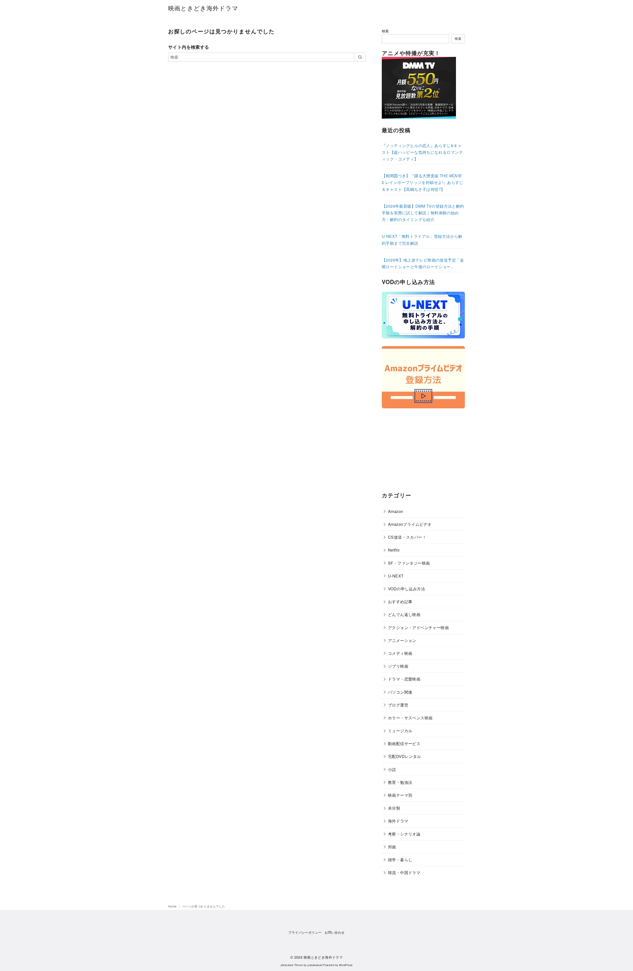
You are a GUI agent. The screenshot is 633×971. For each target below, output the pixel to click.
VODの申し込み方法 (406, 589)
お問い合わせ (334, 932)
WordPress (346, 965)
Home (173, 906)
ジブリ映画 (398, 666)
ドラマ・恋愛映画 (404, 679)
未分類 (394, 808)
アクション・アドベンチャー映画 (418, 627)
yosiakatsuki (314, 965)
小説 (392, 769)
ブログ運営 (398, 705)
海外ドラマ (398, 821)
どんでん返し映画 (404, 614)
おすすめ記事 (400, 601)
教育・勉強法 (400, 782)
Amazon (395, 511)
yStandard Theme (292, 965)
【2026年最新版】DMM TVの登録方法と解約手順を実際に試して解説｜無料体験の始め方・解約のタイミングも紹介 (423, 212)
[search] (360, 57)
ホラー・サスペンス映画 (410, 718)
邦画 (392, 847)
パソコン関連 (400, 692)
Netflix (394, 550)
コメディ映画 (400, 653)
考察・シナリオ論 (404, 834)
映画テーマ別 (400, 795)
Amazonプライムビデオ (409, 524)
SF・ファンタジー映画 (409, 563)
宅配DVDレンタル (404, 756)
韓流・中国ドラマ (404, 872)
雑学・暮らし (400, 859)
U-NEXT (396, 576)
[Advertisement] (423, 451)
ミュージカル (400, 730)
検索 (385, 30)
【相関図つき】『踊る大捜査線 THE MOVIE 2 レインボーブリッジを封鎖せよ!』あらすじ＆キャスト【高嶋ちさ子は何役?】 (422, 182)
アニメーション (402, 640)
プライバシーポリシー (304, 932)
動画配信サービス (404, 743)
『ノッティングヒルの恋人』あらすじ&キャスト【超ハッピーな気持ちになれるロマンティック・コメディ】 (422, 152)
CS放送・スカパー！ (407, 537)
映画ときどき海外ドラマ (203, 7)
